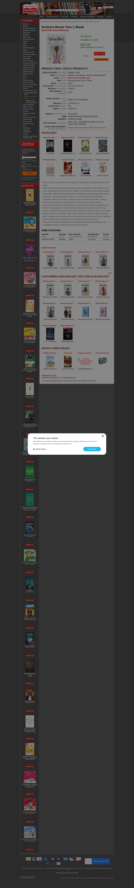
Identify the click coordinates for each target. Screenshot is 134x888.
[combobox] (103, 436)
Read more (68, 444)
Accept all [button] (92, 449)
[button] (39, 449)
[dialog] (67, 444)
